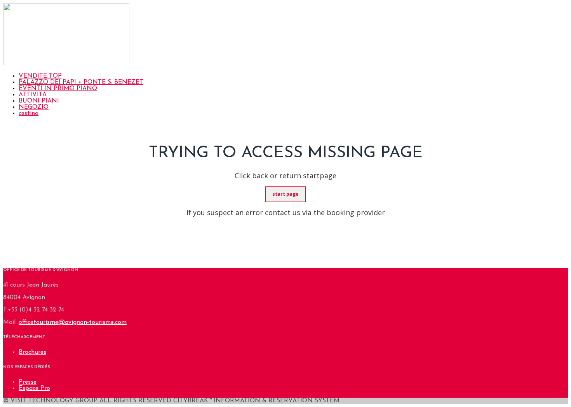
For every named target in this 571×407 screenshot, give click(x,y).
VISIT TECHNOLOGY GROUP (53, 401)
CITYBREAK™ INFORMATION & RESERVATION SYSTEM (256, 401)
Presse (28, 382)
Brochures (32, 352)
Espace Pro (34, 388)
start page (285, 194)
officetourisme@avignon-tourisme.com (73, 322)
